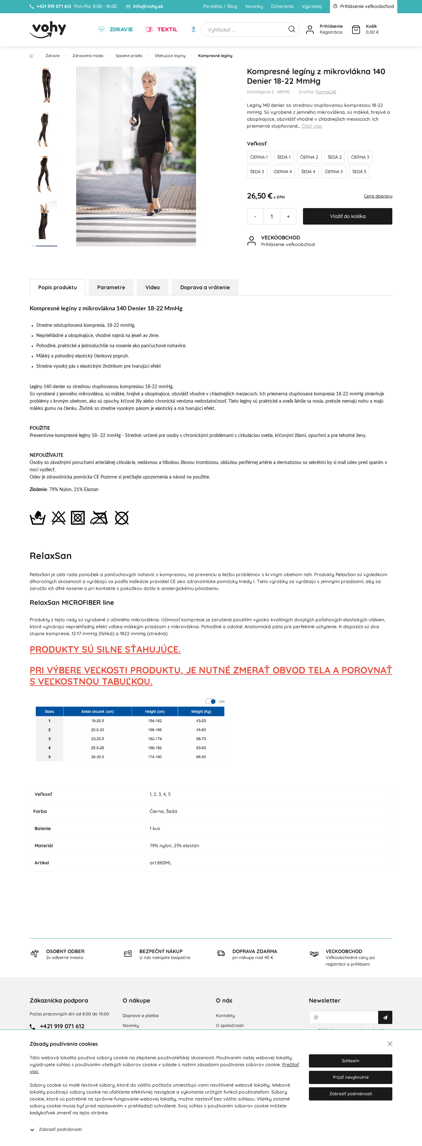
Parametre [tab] (111, 287)
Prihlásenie (331, 26)
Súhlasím (350, 1060)
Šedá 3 (257, 171)
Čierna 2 (309, 157)
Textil (166, 29)
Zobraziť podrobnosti (60, 1129)
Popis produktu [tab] (57, 287)
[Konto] (309, 29)
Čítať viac (312, 126)
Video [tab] (152, 287)
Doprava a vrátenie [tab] (205, 287)
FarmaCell (326, 91)
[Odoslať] (385, 1017)
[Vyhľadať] (291, 28)
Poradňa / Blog (220, 6)
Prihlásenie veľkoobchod (366, 6)
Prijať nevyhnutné (351, 1077)
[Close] (390, 1044)
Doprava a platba (141, 1015)
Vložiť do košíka (348, 216)
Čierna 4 (283, 171)
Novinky (254, 6)
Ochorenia (282, 6)
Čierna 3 (360, 157)
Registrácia (331, 32)
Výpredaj (312, 6)
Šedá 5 (359, 171)
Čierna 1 (259, 157)
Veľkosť (257, 143)
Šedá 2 (335, 157)
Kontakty (225, 1015)
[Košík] (356, 29)
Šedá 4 (308, 171)
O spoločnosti (230, 1025)
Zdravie (120, 29)
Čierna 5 (334, 171)
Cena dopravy (378, 196)
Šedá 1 (283, 157)
